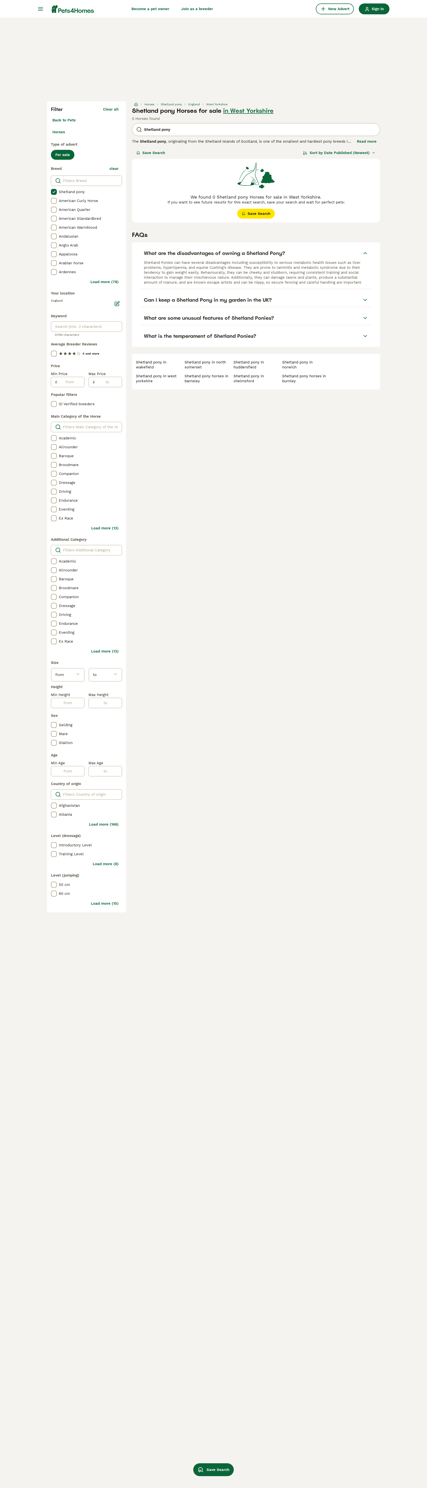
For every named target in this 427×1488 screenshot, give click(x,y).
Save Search (153, 153)
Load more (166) (104, 824)
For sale (62, 155)
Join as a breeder (197, 9)
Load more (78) (104, 282)
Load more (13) (105, 528)
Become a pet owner (150, 9)
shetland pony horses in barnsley (206, 378)
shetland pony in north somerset (205, 364)
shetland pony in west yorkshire (156, 378)
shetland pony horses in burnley (304, 378)
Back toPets (64, 120)
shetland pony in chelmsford (249, 378)
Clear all (111, 109)
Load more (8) (106, 864)
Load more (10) (105, 903)
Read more (367, 141)
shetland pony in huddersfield (249, 364)
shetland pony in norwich (297, 364)
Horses (58, 132)
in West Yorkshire (248, 110)
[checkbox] (54, 192)
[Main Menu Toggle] (40, 9)
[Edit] (117, 304)
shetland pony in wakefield (151, 364)
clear (114, 168)
